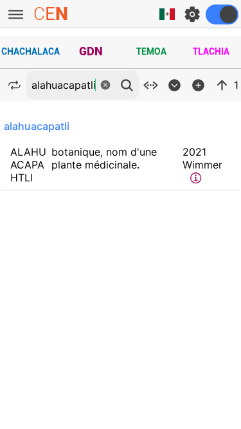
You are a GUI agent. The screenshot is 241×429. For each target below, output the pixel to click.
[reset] (105, 85)
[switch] (222, 14)
